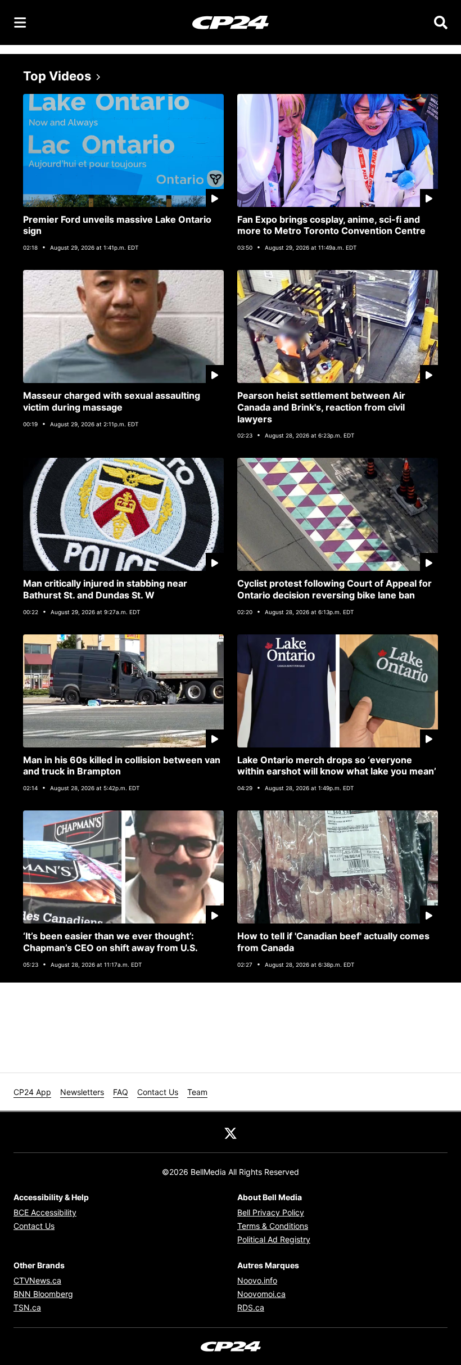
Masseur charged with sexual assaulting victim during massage (111, 401)
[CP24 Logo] (230, 22)
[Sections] (20, 22)
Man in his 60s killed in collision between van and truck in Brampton (121, 765)
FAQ (120, 1092)
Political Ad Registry (273, 1239)
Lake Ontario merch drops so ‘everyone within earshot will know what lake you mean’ (336, 765)
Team (197, 1092)
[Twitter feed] (230, 1132)
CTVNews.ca (37, 1280)
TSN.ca (27, 1307)
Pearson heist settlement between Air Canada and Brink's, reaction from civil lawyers (321, 407)
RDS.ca (250, 1307)
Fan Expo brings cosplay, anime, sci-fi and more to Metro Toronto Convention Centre (331, 225)
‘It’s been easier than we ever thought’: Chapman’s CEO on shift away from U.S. (110, 941)
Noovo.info (257, 1280)
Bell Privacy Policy (270, 1212)
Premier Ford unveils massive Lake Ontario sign (117, 225)
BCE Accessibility (44, 1212)
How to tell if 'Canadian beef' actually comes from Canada (333, 941)
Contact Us (157, 1092)
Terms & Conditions (272, 1226)
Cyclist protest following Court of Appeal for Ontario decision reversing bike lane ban (334, 589)
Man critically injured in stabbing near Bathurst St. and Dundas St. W (105, 589)
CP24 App (32, 1092)
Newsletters (82, 1092)
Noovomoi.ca (261, 1294)
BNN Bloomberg (43, 1294)
